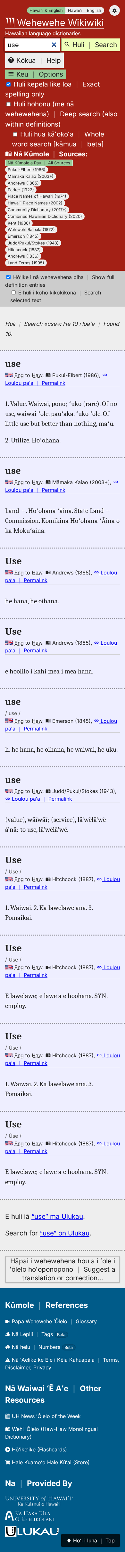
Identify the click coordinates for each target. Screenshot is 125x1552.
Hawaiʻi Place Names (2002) (35, 203)
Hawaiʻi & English (46, 10)
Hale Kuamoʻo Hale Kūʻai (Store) (50, 1462)
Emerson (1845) (23, 236)
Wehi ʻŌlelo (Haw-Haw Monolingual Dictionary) (51, 1433)
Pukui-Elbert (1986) (27, 169)
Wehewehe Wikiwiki (59, 22)
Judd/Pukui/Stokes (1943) (33, 243)
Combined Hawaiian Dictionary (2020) (45, 216)
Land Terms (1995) (26, 262)
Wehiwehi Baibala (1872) (31, 229)
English (94, 10)
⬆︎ (90, 1540)
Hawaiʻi (75, 10)
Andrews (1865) (23, 183)
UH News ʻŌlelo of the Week (45, 1416)
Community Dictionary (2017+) (37, 209)
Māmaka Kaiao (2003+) (31, 176)
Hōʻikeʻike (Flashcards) (38, 1449)
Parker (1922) (21, 189)
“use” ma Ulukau (57, 1216)
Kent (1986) (19, 223)
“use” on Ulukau (64, 1233)
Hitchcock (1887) (24, 249)
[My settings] (114, 10)
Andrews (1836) (23, 256)
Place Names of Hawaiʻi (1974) (37, 196)
